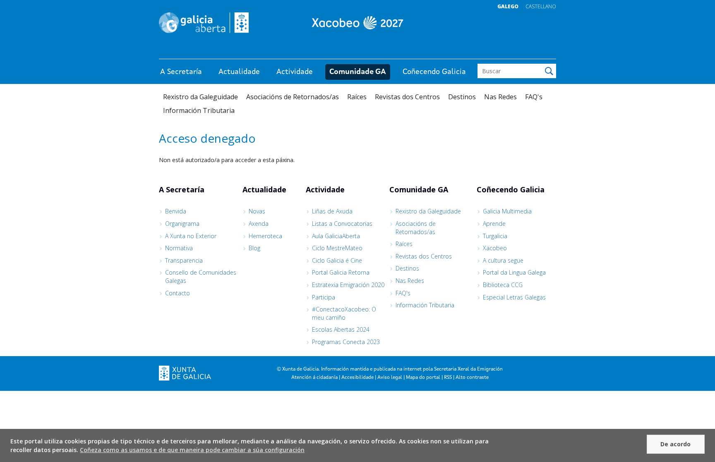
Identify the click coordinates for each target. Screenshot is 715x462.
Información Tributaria (199, 110)
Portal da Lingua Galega (514, 272)
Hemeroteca (265, 236)
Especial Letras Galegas (514, 297)
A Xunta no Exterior (190, 236)
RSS (448, 377)
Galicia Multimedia (507, 211)
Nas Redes (500, 96)
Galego (507, 6)
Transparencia (184, 260)
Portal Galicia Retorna (340, 272)
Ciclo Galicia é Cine (337, 260)
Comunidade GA (357, 72)
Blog (254, 248)
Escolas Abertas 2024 (340, 329)
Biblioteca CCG (503, 285)
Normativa (179, 248)
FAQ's (533, 96)
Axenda (259, 223)
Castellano (540, 6)
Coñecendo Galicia (434, 72)
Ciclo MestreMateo (337, 248)
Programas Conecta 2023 (346, 342)
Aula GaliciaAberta (336, 236)
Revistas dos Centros (407, 96)
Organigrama (182, 223)
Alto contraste (472, 377)
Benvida (175, 211)
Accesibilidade (357, 377)
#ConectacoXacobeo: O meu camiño (344, 313)
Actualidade (239, 72)
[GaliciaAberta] (518, 51)
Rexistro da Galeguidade (200, 96)
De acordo (675, 444)
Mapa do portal (423, 377)
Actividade (294, 72)
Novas (257, 211)
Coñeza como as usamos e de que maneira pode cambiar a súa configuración (192, 450)
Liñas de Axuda (332, 211)
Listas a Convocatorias (342, 223)
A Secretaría (181, 72)
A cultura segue (503, 260)
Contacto (177, 293)
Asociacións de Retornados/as (292, 96)
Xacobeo (495, 248)
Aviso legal (389, 377)
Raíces (357, 96)
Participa (323, 297)
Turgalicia (495, 236)
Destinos (462, 96)
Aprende (494, 223)
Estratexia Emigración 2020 (348, 285)
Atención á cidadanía (314, 377)
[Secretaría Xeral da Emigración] (357, 22)
